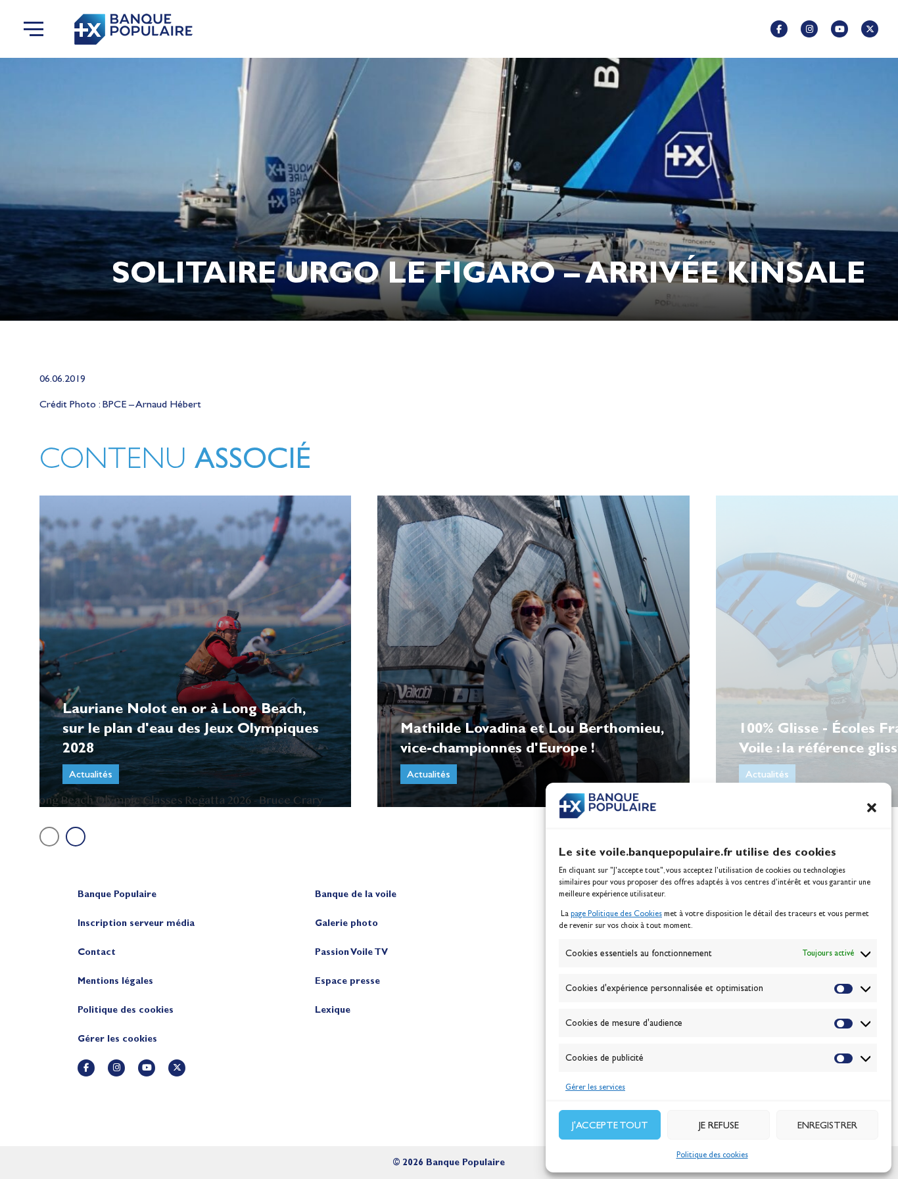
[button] (871, 807)
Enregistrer (827, 1125)
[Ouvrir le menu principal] (33, 28)
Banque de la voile (355, 894)
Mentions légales (115, 980)
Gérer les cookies (117, 1038)
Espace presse (347, 980)
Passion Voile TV (351, 952)
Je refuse (719, 1125)
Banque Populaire (117, 894)
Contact (97, 952)
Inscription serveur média (136, 923)
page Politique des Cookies (616, 913)
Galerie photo (346, 923)
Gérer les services (595, 1087)
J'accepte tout (610, 1125)
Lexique (332, 1009)
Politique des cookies (712, 1154)
